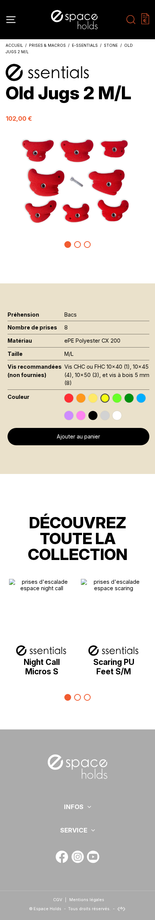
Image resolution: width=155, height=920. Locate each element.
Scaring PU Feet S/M (113, 666)
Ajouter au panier (78, 436)
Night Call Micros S (42, 666)
